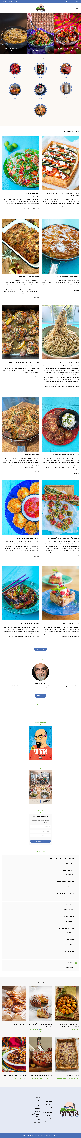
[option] (67, 33)
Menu (77, 8)
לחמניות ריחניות (32, 454)
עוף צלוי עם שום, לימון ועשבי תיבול (23, 362)
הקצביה (49, 1115)
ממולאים (37, 1122)
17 (46, 16)
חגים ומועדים (42, 1031)
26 (18, 16)
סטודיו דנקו (26, 1135)
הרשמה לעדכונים (13, 1)
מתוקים (32, 1029)
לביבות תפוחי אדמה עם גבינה (66, 454)
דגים (38, 1103)
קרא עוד (40, 696)
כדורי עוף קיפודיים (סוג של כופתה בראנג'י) (40, 49)
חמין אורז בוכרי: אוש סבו (15, 1075)
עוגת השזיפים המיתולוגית (41, 1075)
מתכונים (73, 1029)
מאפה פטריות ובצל (70, 1075)
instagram (3, 1)
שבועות (76, 1078)
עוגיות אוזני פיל (19, 1024)
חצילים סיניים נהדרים (30, 623)
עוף (78, 1029)
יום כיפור (43, 1029)
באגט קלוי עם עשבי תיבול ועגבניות (63, 538)
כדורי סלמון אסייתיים (67, 50)
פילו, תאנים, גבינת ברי (29, 276)
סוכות (32, 1078)
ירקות (38, 1097)
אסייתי (37, 1108)
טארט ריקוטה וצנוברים (13, 50)
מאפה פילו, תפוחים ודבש (68, 276)
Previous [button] (3, 34)
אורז (15, 1078)
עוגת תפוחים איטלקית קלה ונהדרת (40, 1025)
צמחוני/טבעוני (34, 1114)
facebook (5, 1)
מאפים (37, 1029)
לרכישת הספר (47, 1113)
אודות (50, 1107)
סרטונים (49, 1104)
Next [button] (78, 34)
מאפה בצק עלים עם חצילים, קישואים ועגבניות (63, 194)
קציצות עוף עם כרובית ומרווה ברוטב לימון (69, 1025)
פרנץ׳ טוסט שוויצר (71, 623)
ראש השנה (49, 1029)
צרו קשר (49, 1110)
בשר (24, 1078)
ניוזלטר (49, 1118)
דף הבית (49, 1099)
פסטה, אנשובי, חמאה (69, 362)
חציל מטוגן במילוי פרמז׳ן (28, 538)
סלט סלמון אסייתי (31, 193)
